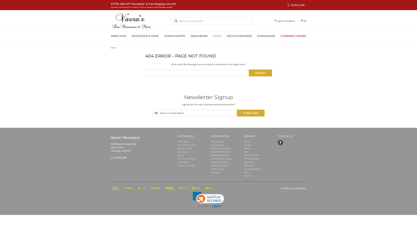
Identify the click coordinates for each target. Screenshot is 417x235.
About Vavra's (217, 141)
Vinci (246, 151)
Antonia (248, 144)
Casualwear (199, 36)
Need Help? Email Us (220, 151)
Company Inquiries (220, 162)
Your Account (217, 144)
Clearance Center (293, 36)
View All (248, 175)
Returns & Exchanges (221, 148)
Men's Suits (118, 36)
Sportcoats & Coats (145, 36)
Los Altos (248, 162)
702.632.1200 (298, 5)
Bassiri (247, 148)
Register (291, 20)
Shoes (217, 36)
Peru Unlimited (251, 158)
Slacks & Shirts (174, 36)
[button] (208, 200)
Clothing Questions (220, 155)
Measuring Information (222, 158)
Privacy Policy (217, 168)
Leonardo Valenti (252, 168)
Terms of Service (219, 165)
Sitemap (215, 172)
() (304, 20)
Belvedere (249, 165)
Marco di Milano (251, 155)
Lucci (246, 172)
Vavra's (247, 141)
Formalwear (266, 36)
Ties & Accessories (239, 36)
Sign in (280, 20)
